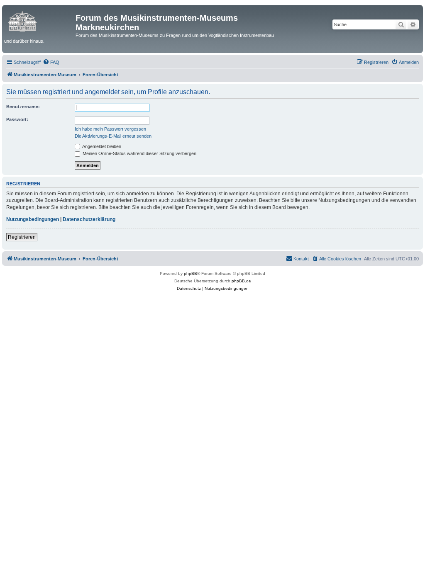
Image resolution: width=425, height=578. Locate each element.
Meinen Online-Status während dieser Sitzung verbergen (138, 153)
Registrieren (22, 237)
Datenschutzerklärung (89, 219)
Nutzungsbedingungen (32, 219)
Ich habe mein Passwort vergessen (110, 128)
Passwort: (17, 119)
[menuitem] (51, 62)
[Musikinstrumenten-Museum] (40, 20)
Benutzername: (23, 106)
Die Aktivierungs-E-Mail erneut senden (113, 136)
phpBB (190, 273)
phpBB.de (241, 281)
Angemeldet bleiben (101, 146)
